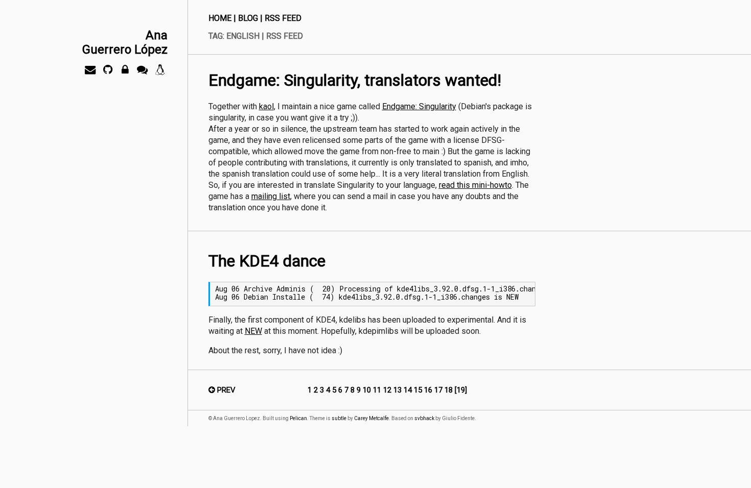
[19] (461, 390)
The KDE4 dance (266, 261)
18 (449, 390)
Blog (248, 18)
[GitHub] (107, 72)
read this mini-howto (475, 185)
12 (388, 390)
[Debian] (160, 72)
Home (219, 18)
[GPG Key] (125, 72)
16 (429, 390)
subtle (339, 418)
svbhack (424, 418)
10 (368, 390)
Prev (225, 390)
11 (378, 390)
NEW (253, 331)
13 (398, 390)
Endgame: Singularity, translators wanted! (354, 80)
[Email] (90, 72)
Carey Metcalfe (371, 418)
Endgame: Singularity (419, 106)
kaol (266, 106)
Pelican (298, 418)
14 (409, 390)
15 (419, 390)
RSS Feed (283, 18)
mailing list (270, 196)
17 (439, 390)
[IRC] (142, 72)
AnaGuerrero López (125, 42)
